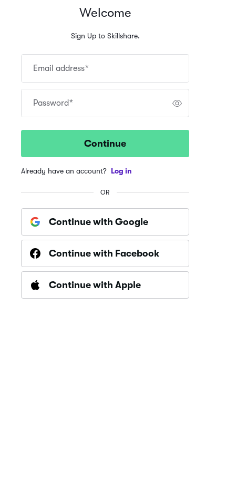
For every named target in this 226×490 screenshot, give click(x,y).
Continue (105, 143)
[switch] (177, 103)
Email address (61, 68)
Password (53, 103)
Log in (121, 171)
